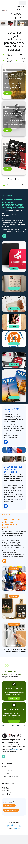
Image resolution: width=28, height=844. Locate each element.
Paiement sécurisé (17, 826)
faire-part (6, 78)
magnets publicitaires (12, 148)
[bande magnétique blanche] (4, 10)
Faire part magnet (15, 749)
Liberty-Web (16, 828)
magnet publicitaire (10, 677)
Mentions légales (11, 824)
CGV (15, 825)
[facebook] (3, 756)
